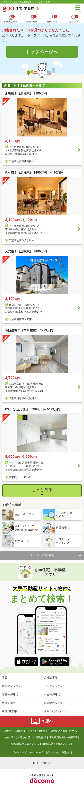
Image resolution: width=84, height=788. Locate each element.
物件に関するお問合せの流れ (18, 737)
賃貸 (4, 677)
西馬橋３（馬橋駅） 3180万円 (26, 93)
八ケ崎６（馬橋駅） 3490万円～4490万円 (34, 172)
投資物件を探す (53, 702)
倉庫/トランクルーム (57, 711)
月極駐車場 (51, 677)
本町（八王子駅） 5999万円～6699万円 (32, 409)
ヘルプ (39, 752)
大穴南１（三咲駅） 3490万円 (26, 251)
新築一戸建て (10, 694)
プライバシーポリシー (22, 752)
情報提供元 (41, 737)
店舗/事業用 (9, 711)
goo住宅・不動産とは (14, 731)
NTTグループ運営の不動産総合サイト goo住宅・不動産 (26, 2)
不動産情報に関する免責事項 (63, 737)
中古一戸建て (52, 694)
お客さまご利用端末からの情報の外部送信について (53, 731)
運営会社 (66, 752)
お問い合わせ (52, 752)
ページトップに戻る (42, 555)
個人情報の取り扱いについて (25, 743)
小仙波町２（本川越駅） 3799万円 (29, 330)
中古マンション (53, 685)
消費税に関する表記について (56, 743)
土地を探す (9, 702)
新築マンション (11, 685)
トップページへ (42, 51)
